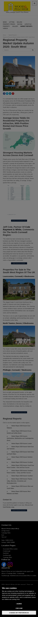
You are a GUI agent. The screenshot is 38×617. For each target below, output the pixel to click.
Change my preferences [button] (19, 613)
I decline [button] (19, 608)
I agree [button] (19, 604)
